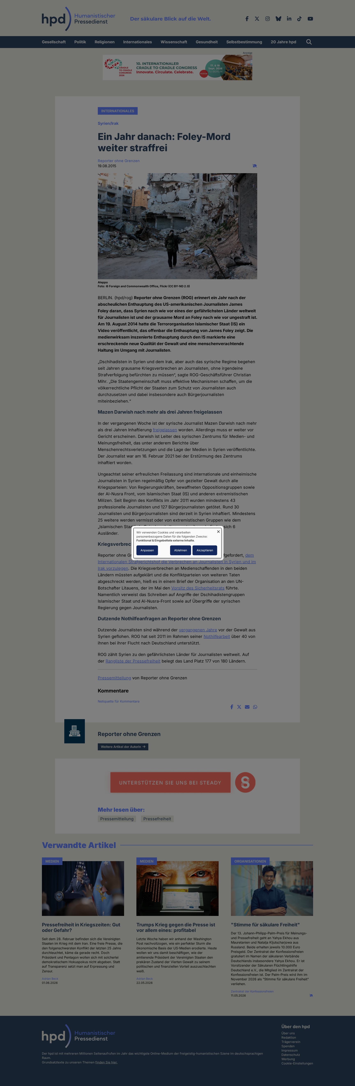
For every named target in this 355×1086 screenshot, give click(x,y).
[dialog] (177, 543)
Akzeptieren (205, 550)
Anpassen (147, 550)
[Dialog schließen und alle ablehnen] (218, 530)
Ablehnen (180, 550)
